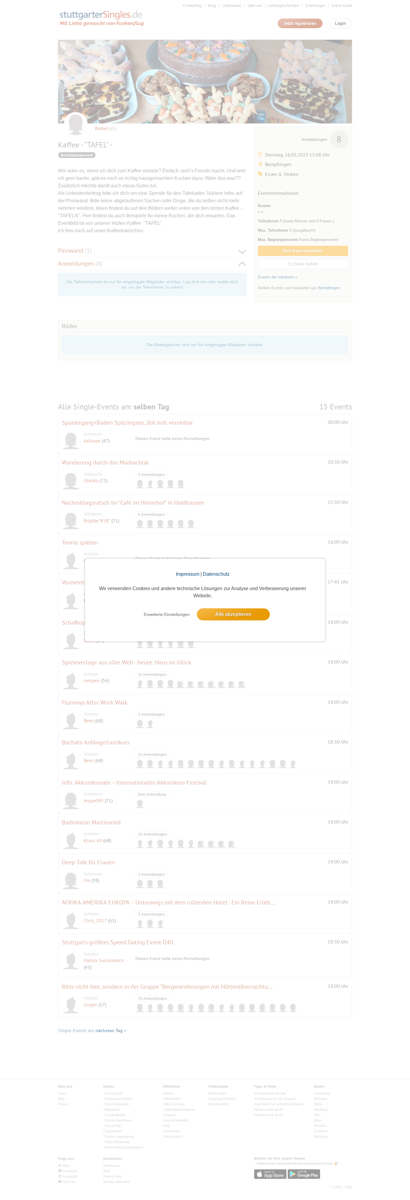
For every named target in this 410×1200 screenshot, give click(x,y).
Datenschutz (216, 574)
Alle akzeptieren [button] (233, 614)
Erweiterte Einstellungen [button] (167, 614)
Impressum (187, 574)
